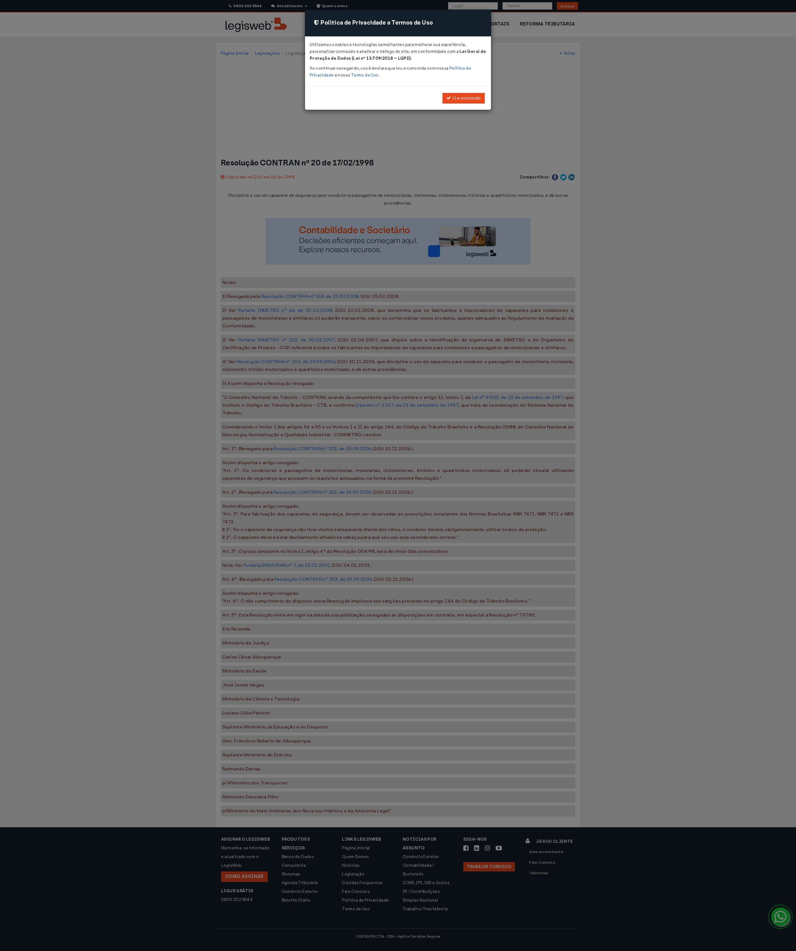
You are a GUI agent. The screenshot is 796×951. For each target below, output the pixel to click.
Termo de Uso (365, 75)
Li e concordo (466, 98)
